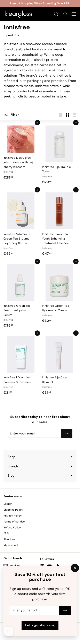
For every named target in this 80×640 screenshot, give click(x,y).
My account (10, 545)
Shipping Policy (13, 509)
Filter (14, 115)
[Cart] (65, 14)
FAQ (6, 533)
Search (7, 503)
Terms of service (14, 521)
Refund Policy (12, 527)
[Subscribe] (65, 610)
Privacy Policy (12, 515)
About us (9, 539)
